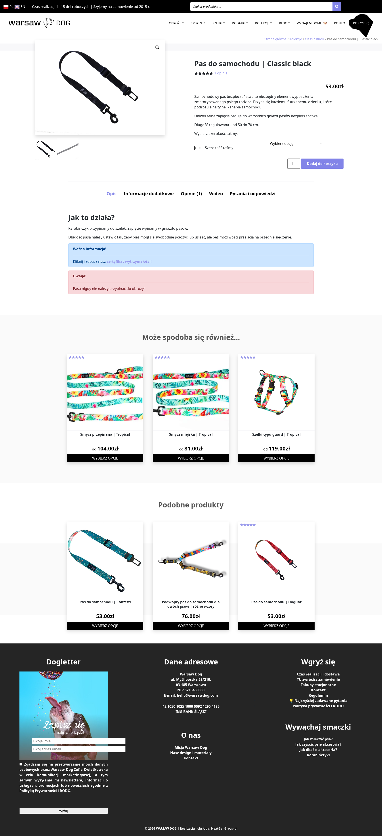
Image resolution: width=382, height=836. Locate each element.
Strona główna (275, 39)
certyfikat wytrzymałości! (129, 261)
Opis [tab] (112, 194)
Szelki (217, 23)
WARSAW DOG (166, 828)
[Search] (336, 6)
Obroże (175, 23)
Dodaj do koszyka (322, 163)
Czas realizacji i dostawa (318, 674)
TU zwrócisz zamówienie (318, 679)
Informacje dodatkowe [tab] (149, 194)
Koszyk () (361, 23)
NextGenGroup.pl (224, 828)
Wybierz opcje (105, 458)
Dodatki (238, 23)
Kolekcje (262, 23)
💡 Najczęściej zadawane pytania (318, 700)
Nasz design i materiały (191, 752)
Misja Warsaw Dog (191, 747)
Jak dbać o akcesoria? (318, 749)
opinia (220, 73)
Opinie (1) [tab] (191, 194)
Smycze (197, 23)
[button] (157, 47)
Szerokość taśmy (219, 147)
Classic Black (314, 39)
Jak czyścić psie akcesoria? (318, 744)
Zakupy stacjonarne (318, 684)
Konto (339, 23)
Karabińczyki (318, 755)
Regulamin (318, 695)
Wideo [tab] (216, 194)
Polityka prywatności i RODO (318, 706)
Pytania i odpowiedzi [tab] (252, 194)
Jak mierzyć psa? (318, 739)
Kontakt (191, 758)
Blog (283, 23)
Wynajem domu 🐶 (312, 23)
